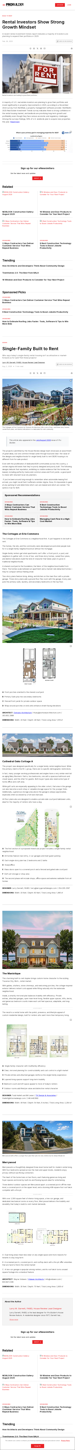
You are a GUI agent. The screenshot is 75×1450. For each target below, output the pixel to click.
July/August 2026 (43, 440)
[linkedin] (34, 48)
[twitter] (37, 48)
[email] (45, 48)
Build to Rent (7, 16)
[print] (72, 48)
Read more (14, 122)
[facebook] (30, 48)
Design (4, 342)
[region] (37, 1443)
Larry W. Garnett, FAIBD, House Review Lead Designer (23, 362)
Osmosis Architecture (23, 713)
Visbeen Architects (36, 1279)
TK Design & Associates (46, 1095)
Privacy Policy (65, 1440)
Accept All (37, 1446)
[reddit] (41, 48)
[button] (3, 4)
